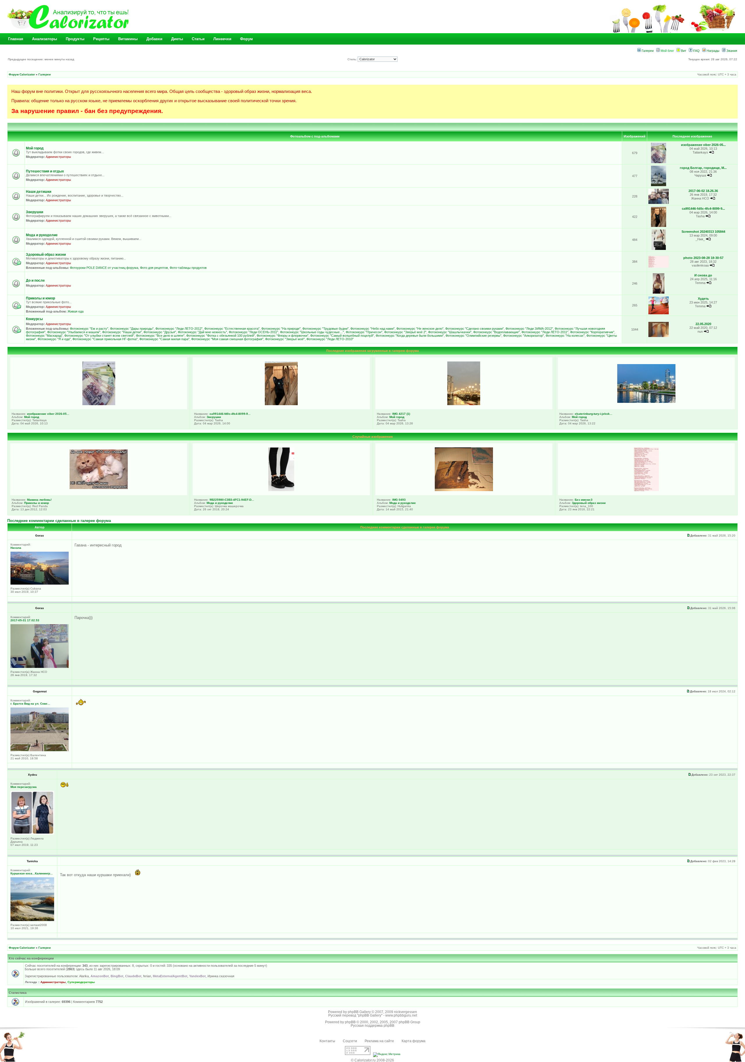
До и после (35, 280)
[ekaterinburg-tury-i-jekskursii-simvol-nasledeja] (646, 401)
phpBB (350, 1022)
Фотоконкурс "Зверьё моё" (285, 339)
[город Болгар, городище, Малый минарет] (658, 185)
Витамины (128, 39)
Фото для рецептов (154, 267)
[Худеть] (658, 313)
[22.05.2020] (658, 336)
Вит (683, 50)
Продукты (75, 39)
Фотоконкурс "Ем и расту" (89, 328)
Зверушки (34, 212)
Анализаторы (44, 39)
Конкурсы (34, 319)
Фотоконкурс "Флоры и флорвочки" (282, 335)
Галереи (647, 50)
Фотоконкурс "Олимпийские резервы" (473, 335)
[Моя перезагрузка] (32, 833)
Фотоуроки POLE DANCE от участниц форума (104, 267)
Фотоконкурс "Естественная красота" (232, 328)
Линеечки (222, 39)
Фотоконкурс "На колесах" (565, 335)
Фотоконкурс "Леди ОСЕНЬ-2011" (253, 332)
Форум (246, 39)
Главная (15, 39)
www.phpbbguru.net (401, 1015)
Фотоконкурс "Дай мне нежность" (202, 332)
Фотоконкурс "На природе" (281, 328)
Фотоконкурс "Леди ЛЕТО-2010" (330, 339)
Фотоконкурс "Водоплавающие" (496, 332)
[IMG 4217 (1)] (463, 404)
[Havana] (39, 583)
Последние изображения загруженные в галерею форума (372, 350)
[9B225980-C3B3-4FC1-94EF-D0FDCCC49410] (281, 490)
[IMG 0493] (464, 490)
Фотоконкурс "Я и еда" (54, 339)
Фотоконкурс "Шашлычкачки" (449, 332)
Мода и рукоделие (42, 235)
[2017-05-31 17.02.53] (39, 666)
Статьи (198, 39)
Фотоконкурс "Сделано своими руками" (474, 328)
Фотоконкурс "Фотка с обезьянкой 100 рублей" (220, 335)
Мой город (35, 148)
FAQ (696, 50)
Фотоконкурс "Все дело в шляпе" (160, 335)
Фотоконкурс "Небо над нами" (372, 328)
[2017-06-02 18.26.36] (658, 202)
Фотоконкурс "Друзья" (159, 332)
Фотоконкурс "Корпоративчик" (592, 332)
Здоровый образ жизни (46, 255)
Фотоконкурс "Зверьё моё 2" (405, 332)
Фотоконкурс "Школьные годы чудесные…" (312, 332)
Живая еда (76, 311)
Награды (712, 50)
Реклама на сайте (379, 1041)
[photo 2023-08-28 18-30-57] (658, 266)
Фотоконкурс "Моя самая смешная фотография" (227, 339)
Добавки (154, 39)
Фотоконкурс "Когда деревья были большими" (410, 335)
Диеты (177, 39)
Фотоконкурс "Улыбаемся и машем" (73, 332)
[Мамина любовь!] (99, 488)
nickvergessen (405, 1012)
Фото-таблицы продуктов (188, 267)
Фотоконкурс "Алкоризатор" (523, 335)
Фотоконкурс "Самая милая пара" (164, 339)
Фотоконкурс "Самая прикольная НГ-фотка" (105, 339)
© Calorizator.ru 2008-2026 (372, 1060)
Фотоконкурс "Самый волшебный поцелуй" (342, 335)
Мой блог (667, 50)
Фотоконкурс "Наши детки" (122, 332)
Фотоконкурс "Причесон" (364, 332)
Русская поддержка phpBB (372, 1025)
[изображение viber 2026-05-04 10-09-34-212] (658, 162)
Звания (731, 50)
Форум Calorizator (22, 74)
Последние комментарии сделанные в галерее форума (59, 520)
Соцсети (350, 1041)
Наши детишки (38, 192)
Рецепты (101, 39)
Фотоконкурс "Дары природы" (132, 328)
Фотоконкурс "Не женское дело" (420, 328)
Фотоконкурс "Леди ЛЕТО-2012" (179, 328)
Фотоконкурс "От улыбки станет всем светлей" (99, 335)
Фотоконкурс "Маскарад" (44, 335)
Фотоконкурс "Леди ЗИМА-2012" (529, 328)
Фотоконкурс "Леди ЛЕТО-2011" (545, 332)
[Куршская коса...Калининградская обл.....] (32, 920)
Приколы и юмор (40, 298)
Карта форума (413, 1041)
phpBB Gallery (359, 1012)
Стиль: (352, 59)
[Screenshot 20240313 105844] (659, 248)
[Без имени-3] (646, 490)
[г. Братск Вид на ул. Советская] (39, 750)
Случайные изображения (372, 436)
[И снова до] (658, 292)
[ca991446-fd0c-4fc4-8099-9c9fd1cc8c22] (658, 225)
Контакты (327, 1041)
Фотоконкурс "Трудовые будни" (325, 328)
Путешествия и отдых (45, 171)
